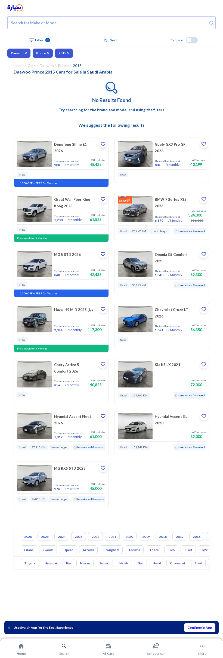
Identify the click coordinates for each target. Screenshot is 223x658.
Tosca (154, 550)
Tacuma (134, 550)
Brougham (111, 550)
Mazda (123, 563)
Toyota (29, 563)
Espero (68, 550)
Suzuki (104, 563)
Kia (68, 563)
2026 (28, 537)
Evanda (48, 550)
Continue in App (199, 627)
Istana (28, 550)
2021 (112, 537)
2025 (45, 537)
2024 (62, 537)
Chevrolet (177, 563)
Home (19, 65)
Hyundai (51, 563)
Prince (41, 53)
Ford (198, 563)
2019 (146, 537)
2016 (196, 537)
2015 (62, 53)
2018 (163, 537)
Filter (42, 40)
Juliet (188, 550)
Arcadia (88, 550)
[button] (111, 40)
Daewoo (17, 53)
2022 (95, 537)
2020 (129, 537)
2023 (78, 537)
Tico (171, 550)
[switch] (192, 40)
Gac (140, 563)
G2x (204, 550)
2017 (180, 537)
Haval (157, 563)
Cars (32, 65)
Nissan (85, 563)
